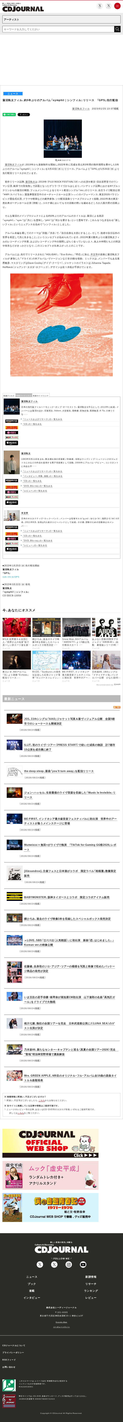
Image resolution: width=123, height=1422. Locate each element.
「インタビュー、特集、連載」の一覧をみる (43, 476)
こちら (42, 1100)
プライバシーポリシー (13, 1352)
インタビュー (32, 1297)
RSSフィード (9, 1359)
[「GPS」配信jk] (61, 275)
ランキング (91, 1290)
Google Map (61, 1322)
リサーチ (91, 1284)
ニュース (31, 1276)
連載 (32, 1290)
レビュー (91, 1297)
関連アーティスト (23, 395)
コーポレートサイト (61, 1327)
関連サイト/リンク (41, 395)
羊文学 (94, 254)
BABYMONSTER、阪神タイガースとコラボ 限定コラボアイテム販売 (67, 897)
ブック (32, 1284)
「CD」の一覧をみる (32, 423)
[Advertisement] (61, 61)
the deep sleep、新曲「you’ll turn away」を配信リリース (59, 771)
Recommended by (105, 684)
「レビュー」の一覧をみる (35, 490)
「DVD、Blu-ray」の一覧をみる (38, 485)
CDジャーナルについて (13, 1345)
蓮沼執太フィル (81, 108)
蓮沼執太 (30, 181)
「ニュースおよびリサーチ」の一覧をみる (42, 419)
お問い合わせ (9, 1366)
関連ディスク (9, 395)
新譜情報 (91, 1276)
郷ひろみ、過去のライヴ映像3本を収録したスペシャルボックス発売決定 (67, 918)
